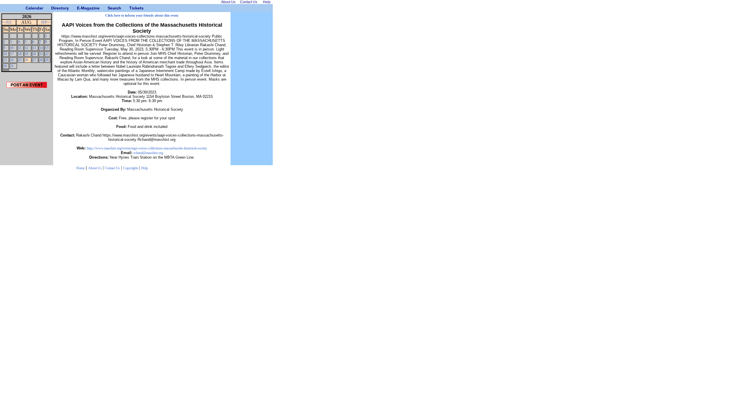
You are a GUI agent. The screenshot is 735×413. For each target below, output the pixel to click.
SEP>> (46, 22)
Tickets (131, 8)
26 (26, 60)
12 (26, 48)
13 (34, 48)
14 (41, 48)
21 (41, 54)
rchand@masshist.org (148, 153)
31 (11, 66)
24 (11, 60)
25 (20, 60)
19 (26, 54)
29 (47, 60)
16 (5, 54)
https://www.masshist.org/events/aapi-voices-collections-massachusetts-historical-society (147, 148)
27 (34, 60)
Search (110, 8)
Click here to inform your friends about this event (141, 15)
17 (11, 54)
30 (5, 66)
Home (80, 168)
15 (47, 48)
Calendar (28, 8)
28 (41, 60)
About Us (95, 168)
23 (5, 60)
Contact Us (112, 168)
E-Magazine (79, 8)
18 (20, 54)
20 (34, 54)
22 (47, 54)
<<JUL (7, 22)
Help (144, 168)
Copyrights (131, 168)
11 (20, 48)
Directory (53, 8)
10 (11, 48)
